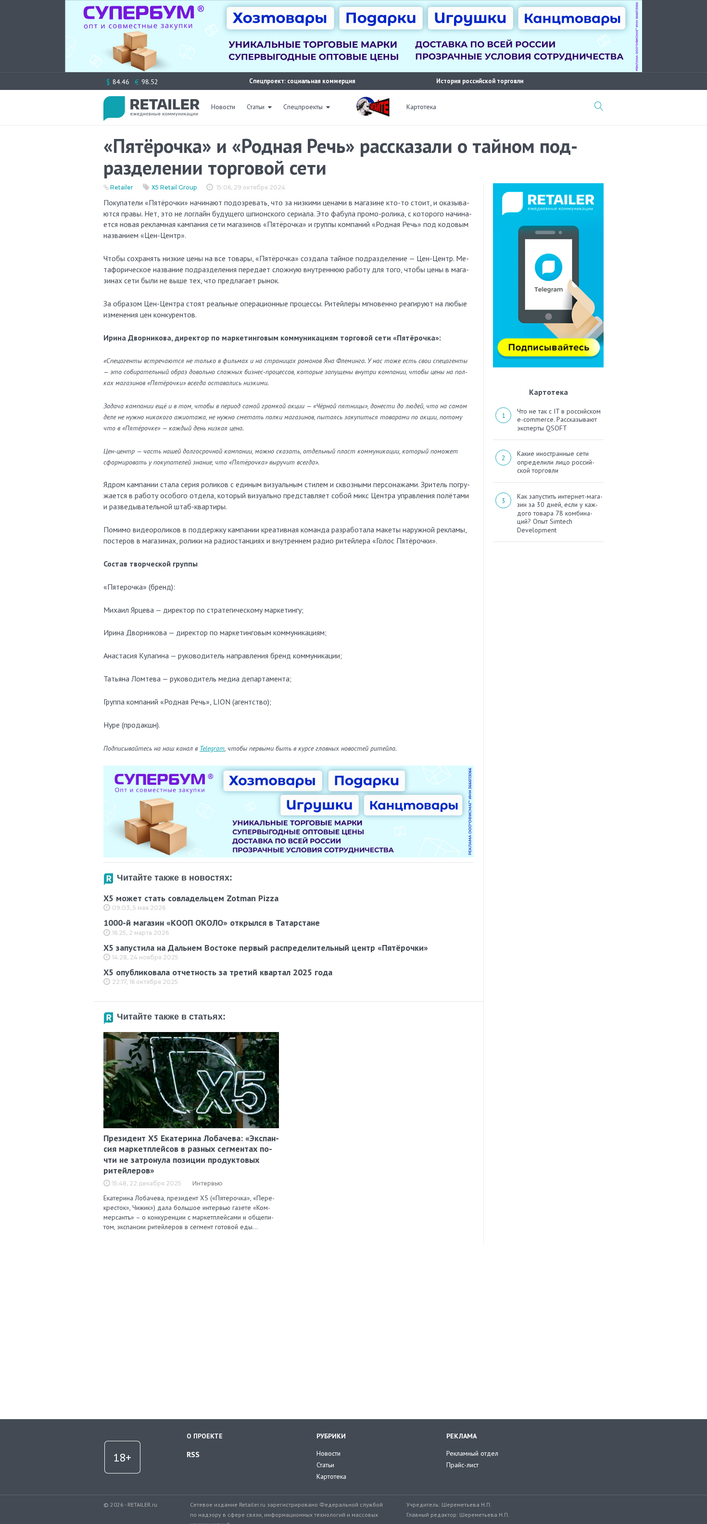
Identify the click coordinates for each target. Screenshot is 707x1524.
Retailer (121, 187)
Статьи (256, 106)
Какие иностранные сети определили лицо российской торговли (555, 462)
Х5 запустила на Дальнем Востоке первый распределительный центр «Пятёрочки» (265, 947)
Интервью (207, 1183)
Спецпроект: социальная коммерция (302, 81)
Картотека (421, 106)
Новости (223, 106)
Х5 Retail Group (174, 187)
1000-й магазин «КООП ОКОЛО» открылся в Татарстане (211, 922)
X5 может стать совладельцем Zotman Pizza (190, 898)
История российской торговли (479, 81)
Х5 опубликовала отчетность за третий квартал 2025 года (217, 972)
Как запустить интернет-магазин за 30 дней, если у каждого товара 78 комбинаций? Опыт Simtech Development (560, 513)
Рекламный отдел (472, 1453)
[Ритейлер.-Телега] (548, 186)
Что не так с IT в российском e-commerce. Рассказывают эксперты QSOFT (559, 419)
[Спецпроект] (373, 101)
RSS (193, 1454)
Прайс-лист (462, 1465)
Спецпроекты (303, 106)
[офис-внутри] (288, 769)
